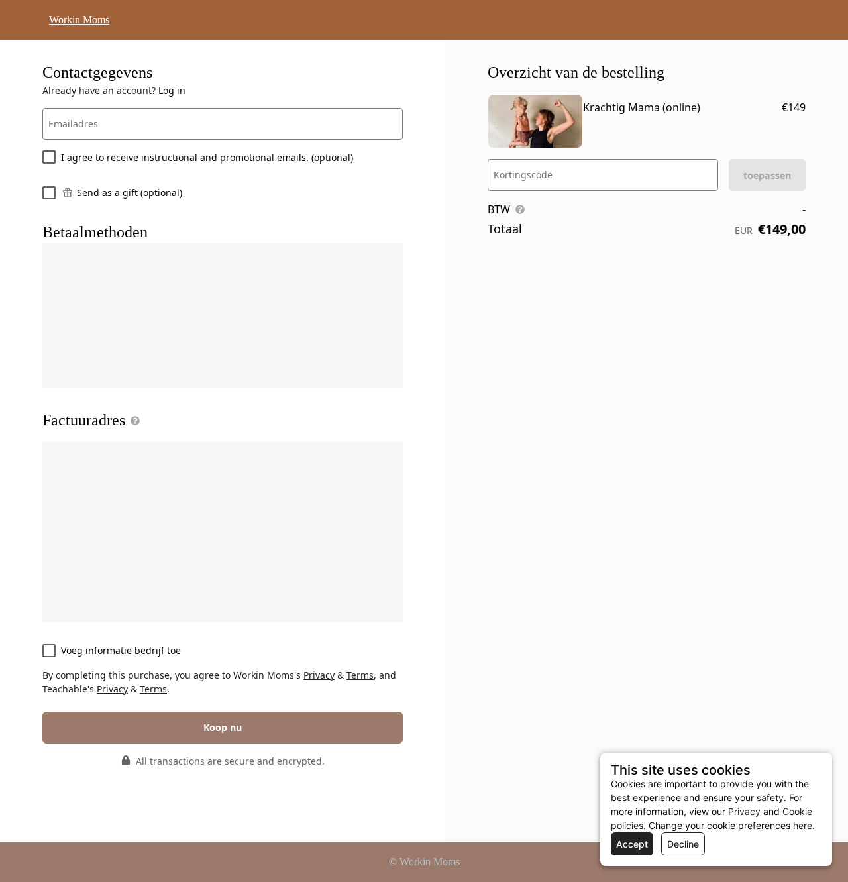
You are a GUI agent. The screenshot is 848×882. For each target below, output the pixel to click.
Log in (172, 90)
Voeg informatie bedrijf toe (121, 650)
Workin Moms (79, 20)
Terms (360, 675)
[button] (132, 420)
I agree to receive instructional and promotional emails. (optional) (207, 157)
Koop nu (222, 727)
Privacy (319, 675)
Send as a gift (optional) (129, 192)
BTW (499, 209)
